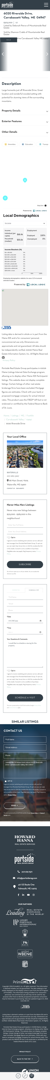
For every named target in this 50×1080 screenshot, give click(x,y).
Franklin (30, 416)
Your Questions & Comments (17, 639)
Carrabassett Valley (15, 420)
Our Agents (20, 488)
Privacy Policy (9, 360)
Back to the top (24, 1059)
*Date (9, 617)
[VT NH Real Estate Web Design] (30, 1072)
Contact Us (11, 488)
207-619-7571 (27, 872)
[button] (4, 54)
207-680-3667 (13, 476)
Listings (15, 416)
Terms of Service (13, 707)
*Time (9, 628)
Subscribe (25, 564)
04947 (29, 420)
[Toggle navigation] (46, 5)
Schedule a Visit (34, 590)
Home (6, 416)
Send (13, 805)
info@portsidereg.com (27, 878)
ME (22, 416)
